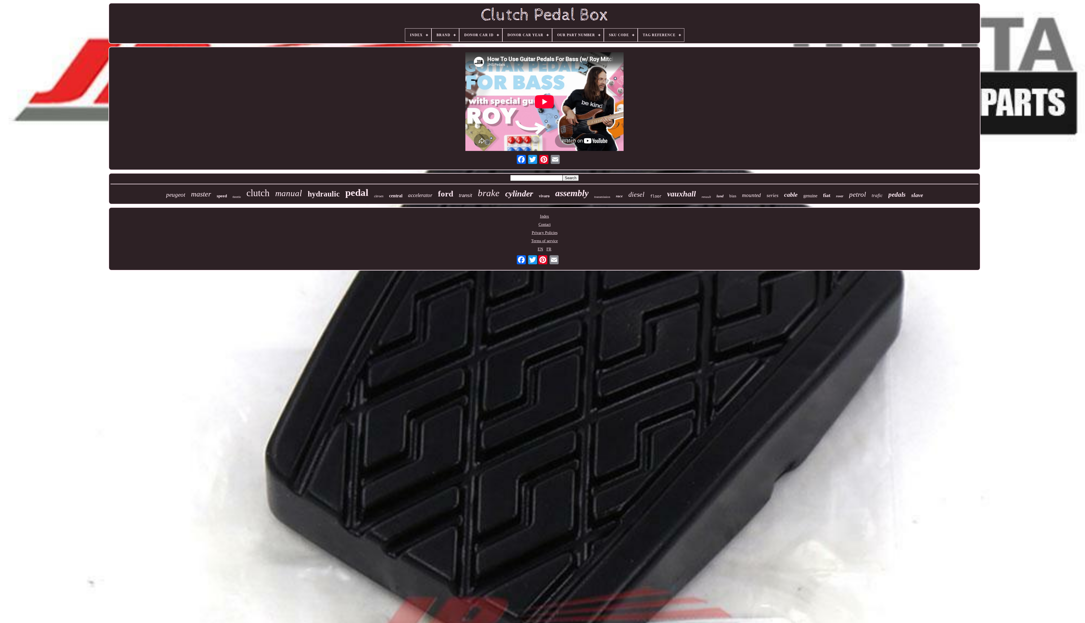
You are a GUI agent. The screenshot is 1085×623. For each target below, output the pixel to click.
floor (655, 196)
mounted (751, 195)
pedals (897, 194)
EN (540, 249)
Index (544, 216)
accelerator (420, 195)
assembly (572, 193)
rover (839, 196)
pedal (356, 192)
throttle (237, 196)
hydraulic (324, 194)
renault (706, 196)
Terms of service (544, 241)
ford (445, 193)
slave (917, 195)
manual (288, 193)
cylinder (519, 193)
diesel (636, 194)
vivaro (544, 196)
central (395, 195)
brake (489, 193)
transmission (602, 196)
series (772, 195)
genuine (810, 195)
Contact (545, 224)
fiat (826, 195)
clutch (258, 193)
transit (465, 195)
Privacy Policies (544, 233)
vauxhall (681, 193)
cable (791, 194)
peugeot (175, 194)
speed (222, 196)
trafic (877, 195)
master (201, 194)
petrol (857, 194)
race (619, 196)
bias (732, 196)
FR (548, 249)
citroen (378, 196)
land (720, 196)
